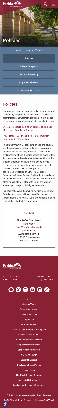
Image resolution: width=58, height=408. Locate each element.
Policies (29, 58)
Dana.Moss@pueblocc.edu (29, 227)
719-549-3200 (43, 276)
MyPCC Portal (10, 400)
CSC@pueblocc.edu (46, 279)
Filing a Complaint (29, 66)
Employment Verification (29, 350)
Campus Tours (29, 304)
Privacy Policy (29, 370)
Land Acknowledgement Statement (29, 385)
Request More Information (29, 345)
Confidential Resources (29, 90)
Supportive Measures (29, 82)
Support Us (29, 319)
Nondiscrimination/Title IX (29, 334)
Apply (29, 299)
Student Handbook (29, 360)
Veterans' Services (29, 324)
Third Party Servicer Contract (29, 375)
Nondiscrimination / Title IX (29, 50)
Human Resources (29, 314)
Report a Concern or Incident (29, 340)
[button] (54, 4)
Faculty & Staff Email (44, 400)
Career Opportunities (29, 309)
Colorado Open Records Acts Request (29, 329)
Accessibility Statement (29, 380)
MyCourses (26, 400)
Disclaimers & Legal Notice (29, 365)
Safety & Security (29, 355)
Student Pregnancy (29, 74)
